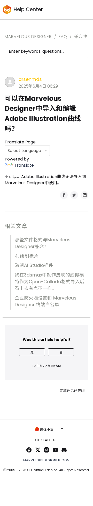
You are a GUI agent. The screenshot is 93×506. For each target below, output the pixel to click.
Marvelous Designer (28, 37)
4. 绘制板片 (26, 256)
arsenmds (30, 79)
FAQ (63, 37)
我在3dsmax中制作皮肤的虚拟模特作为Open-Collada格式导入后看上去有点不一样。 (49, 282)
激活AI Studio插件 (34, 265)
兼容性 (80, 37)
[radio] (32, 352)
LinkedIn (84, 195)
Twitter (74, 195)
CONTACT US (46, 440)
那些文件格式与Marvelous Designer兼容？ (43, 243)
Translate (24, 165)
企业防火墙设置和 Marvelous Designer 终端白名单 (45, 301)
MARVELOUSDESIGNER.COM (46, 460)
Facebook (63, 195)
